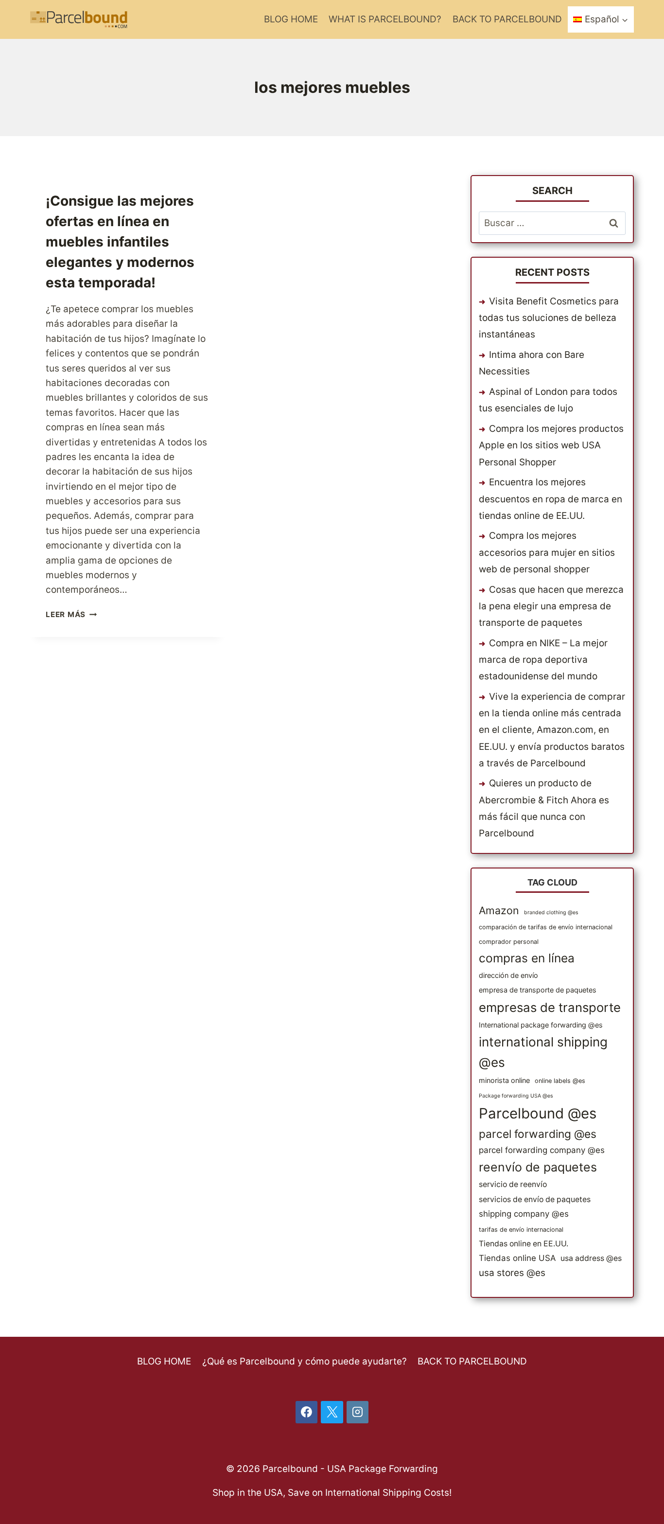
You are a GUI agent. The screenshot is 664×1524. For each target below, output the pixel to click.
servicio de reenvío (513, 1184)
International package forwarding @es (541, 1025)
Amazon (499, 910)
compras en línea (527, 958)
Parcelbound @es (537, 1113)
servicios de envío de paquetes (535, 1199)
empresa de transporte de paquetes (537, 990)
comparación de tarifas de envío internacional (545, 927)
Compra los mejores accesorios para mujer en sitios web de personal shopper (547, 552)
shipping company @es (524, 1214)
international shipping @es (543, 1052)
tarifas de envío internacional (521, 1229)
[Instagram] (358, 1412)
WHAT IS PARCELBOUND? (385, 19)
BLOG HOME (291, 19)
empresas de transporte (550, 1007)
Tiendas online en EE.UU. (523, 1243)
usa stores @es (512, 1272)
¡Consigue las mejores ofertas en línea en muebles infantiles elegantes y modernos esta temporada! (120, 242)
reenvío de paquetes (538, 1167)
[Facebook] (307, 1412)
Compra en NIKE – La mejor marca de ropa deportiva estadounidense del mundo (543, 660)
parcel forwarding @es (537, 1134)
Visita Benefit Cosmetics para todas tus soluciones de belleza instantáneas (549, 318)
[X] (332, 1412)
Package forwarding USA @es (516, 1096)
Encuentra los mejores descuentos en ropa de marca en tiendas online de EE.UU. (550, 499)
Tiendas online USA (517, 1258)
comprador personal (509, 941)
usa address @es (591, 1258)
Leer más (71, 614)
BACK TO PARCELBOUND (507, 19)
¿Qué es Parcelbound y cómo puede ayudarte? (304, 1361)
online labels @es (560, 1080)
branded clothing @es (551, 912)
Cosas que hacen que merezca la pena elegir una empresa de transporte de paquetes (551, 606)
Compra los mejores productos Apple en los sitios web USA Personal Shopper (551, 445)
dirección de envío (508, 975)
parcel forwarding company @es (542, 1150)
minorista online (504, 1080)
